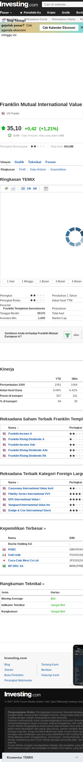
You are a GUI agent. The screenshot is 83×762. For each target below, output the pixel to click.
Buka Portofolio (14, 675)
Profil (22, 169)
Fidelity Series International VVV (29, 494)
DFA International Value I (24, 499)
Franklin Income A (20, 433)
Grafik (66, 12)
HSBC (12, 549)
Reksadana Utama (63, 19)
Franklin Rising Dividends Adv (28, 450)
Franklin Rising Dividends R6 (27, 455)
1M (35, 188)
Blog (7, 664)
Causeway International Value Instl (30, 488)
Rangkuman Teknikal (20, 583)
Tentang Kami (50, 664)
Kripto (51, 12)
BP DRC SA (16, 566)
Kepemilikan (58, 169)
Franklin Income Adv (21, 444)
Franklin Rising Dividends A (26, 439)
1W (29, 188)
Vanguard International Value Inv (29, 505)
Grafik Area (13, 188)
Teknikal (34, 162)
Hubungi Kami (50, 675)
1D (23, 188)
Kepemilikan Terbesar (21, 528)
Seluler (8, 669)
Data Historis (38, 169)
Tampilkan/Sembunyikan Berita (45, 188)
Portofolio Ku (32, 12)
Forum (50, 162)
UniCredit (14, 555)
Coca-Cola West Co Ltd (23, 560)
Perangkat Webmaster (18, 680)
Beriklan (46, 669)
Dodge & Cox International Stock (29, 510)
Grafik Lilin (6, 188)
